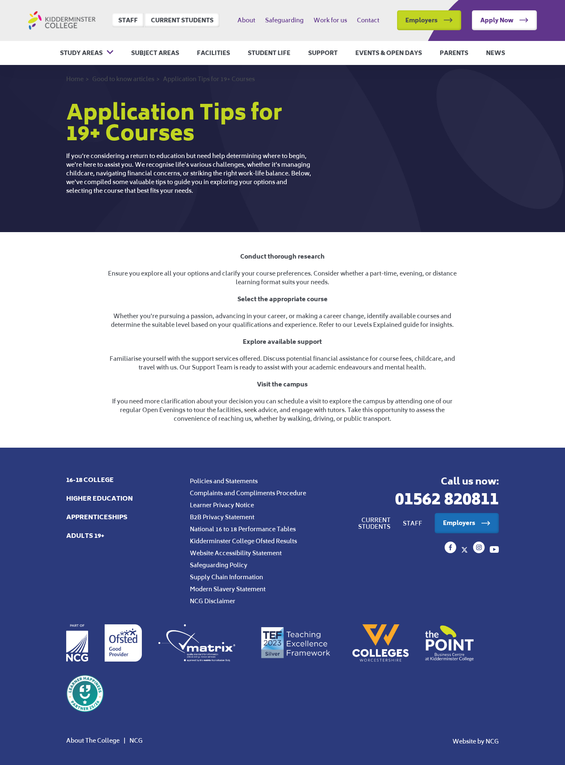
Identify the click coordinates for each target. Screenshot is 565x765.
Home (75, 79)
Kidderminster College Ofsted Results (243, 541)
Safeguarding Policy (218, 565)
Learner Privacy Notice (222, 505)
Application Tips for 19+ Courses (209, 79)
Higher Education (99, 498)
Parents (454, 53)
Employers (421, 20)
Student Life (269, 53)
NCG (136, 740)
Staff (128, 20)
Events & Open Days (388, 53)
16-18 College (90, 479)
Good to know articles (123, 79)
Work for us (330, 20)
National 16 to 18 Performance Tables (243, 529)
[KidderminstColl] (465, 550)
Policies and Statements (224, 481)
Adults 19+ (85, 535)
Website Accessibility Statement (236, 553)
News (495, 53)
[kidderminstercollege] (479, 550)
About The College (93, 740)
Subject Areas (155, 53)
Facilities (213, 53)
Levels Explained (378, 325)
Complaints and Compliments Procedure (248, 493)
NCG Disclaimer (212, 601)
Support (323, 53)
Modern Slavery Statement (228, 589)
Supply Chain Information (226, 577)
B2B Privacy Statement (222, 517)
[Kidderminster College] (451, 550)
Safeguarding (284, 20)
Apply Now (496, 20)
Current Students (182, 20)
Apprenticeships (96, 517)
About (246, 20)
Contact (368, 20)
